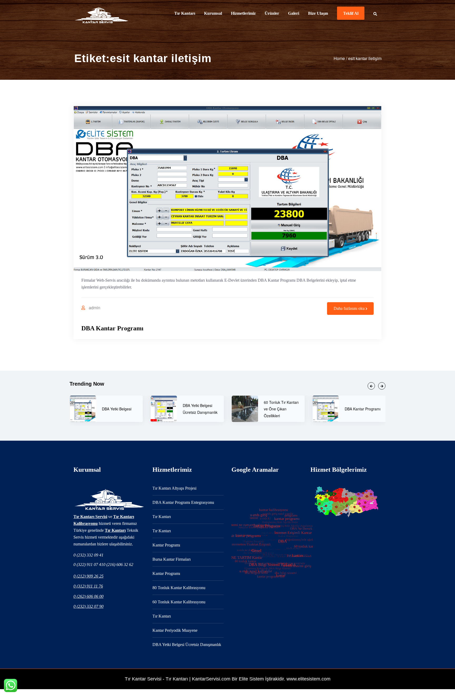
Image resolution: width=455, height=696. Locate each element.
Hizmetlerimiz (243, 13)
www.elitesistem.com (308, 679)
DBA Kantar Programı (112, 328)
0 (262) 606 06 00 (88, 596)
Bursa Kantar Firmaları (171, 559)
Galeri (293, 13)
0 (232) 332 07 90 (88, 606)
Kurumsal (213, 13)
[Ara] (376, 13)
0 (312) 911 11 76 (88, 586)
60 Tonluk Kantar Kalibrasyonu (178, 602)
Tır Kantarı (184, 13)
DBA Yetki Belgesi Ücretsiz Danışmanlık (186, 644)
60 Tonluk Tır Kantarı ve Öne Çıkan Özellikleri (200, 409)
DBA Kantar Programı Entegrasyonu (183, 502)
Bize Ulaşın (318, 13)
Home (339, 58)
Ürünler (272, 13)
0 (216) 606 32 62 (118, 564)
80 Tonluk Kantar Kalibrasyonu (178, 587)
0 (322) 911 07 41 (88, 564)
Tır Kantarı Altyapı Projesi (174, 488)
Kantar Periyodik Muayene (174, 630)
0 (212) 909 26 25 (88, 576)
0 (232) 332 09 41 (88, 555)
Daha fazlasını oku (349, 308)
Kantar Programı (166, 545)
